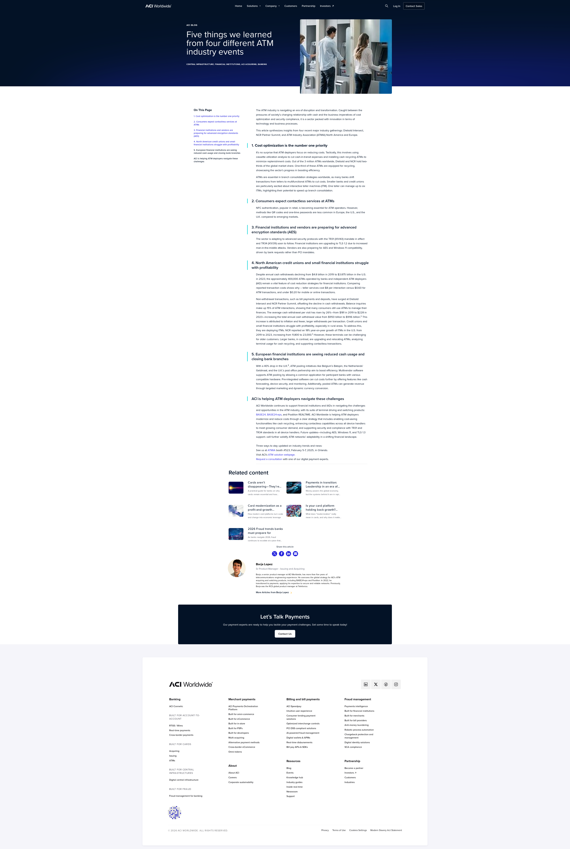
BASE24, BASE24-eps (269, 414)
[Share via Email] (295, 554)
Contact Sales (414, 6)
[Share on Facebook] (281, 554)
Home (238, 6)
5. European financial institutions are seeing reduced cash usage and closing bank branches (217, 152)
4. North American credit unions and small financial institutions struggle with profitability (216, 143)
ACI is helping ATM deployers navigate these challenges (216, 160)
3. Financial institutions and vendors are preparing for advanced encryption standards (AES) (216, 133)
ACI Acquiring (249, 64)
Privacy (325, 830)
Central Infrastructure (200, 64)
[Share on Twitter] (274, 554)
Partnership (308, 6)
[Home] (191, 684)
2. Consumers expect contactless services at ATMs (215, 123)
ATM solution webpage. (281, 454)
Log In (396, 6)
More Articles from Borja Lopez (272, 592)
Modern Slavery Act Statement (386, 830)
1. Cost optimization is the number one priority (216, 116)
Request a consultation (269, 459)
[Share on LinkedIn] (288, 554)
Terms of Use (339, 830)
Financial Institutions (227, 64)
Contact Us (285, 634)
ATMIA (271, 450)
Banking (262, 64)
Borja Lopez (264, 564)
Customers (290, 6)
